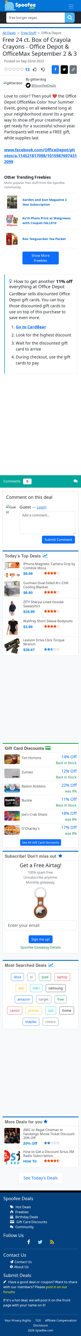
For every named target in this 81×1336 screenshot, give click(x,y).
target (44, 999)
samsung (55, 988)
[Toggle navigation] (71, 5)
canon (15, 1010)
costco (50, 1021)
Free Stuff (28, 33)
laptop (62, 977)
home (66, 1010)
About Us (21, 1267)
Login (42, 507)
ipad (45, 977)
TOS (38, 1320)
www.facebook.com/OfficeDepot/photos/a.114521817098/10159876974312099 (40, 156)
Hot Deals (23, 1207)
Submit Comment (58, 539)
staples (31, 1021)
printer (33, 1010)
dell (21, 988)
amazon (23, 999)
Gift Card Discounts (25, 748)
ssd (50, 1010)
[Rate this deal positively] (34, 69)
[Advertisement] (40, 430)
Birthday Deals (26, 1217)
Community (24, 1227)
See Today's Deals (40, 1178)
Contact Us (23, 1262)
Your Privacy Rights (18, 1320)
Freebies (22, 1212)
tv (31, 977)
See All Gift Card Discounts (40, 842)
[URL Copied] (73, 69)
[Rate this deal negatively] (43, 69)
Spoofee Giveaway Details (40, 947)
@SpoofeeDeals (43, 85)
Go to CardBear (31, 327)
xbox (17, 977)
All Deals (9, 33)
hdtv (36, 988)
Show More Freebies (41, 258)
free (60, 999)
